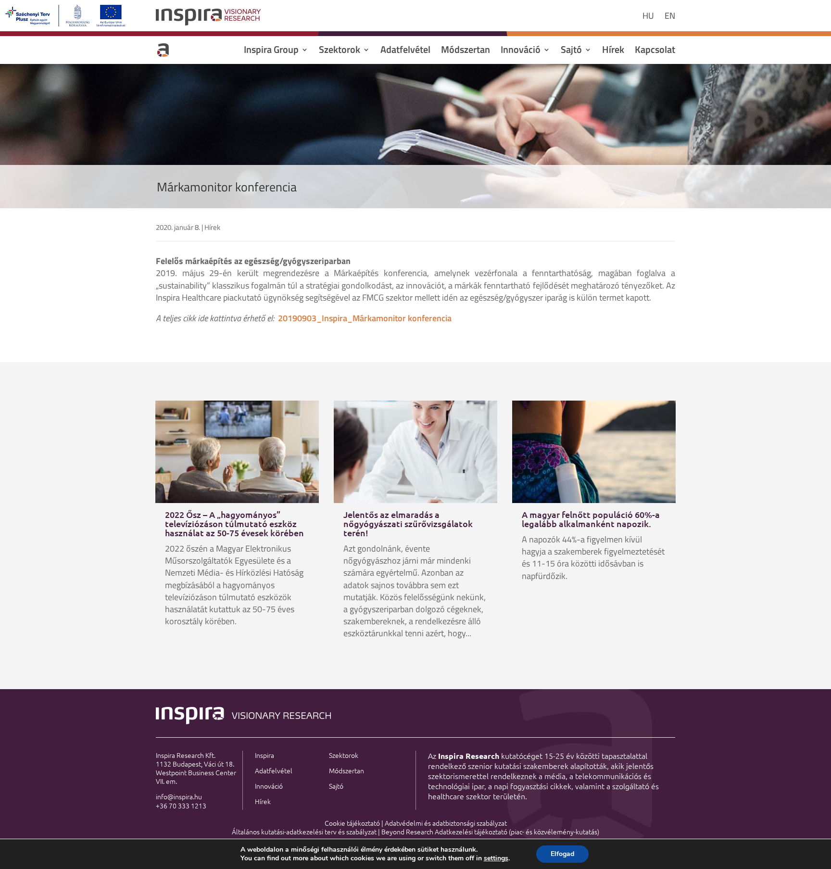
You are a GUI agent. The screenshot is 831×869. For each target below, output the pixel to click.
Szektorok (339, 51)
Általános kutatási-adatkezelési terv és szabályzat (304, 831)
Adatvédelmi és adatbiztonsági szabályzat (446, 823)
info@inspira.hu (179, 796)
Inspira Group (271, 51)
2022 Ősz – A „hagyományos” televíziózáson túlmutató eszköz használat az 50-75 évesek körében (234, 523)
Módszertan (465, 51)
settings (496, 858)
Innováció (521, 51)
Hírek (613, 51)
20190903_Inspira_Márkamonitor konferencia (365, 318)
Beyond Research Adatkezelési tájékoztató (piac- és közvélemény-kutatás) (490, 831)
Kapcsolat (655, 51)
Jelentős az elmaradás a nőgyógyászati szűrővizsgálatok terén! (408, 523)
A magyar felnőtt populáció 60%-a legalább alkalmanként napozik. (591, 519)
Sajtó (571, 51)
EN (670, 17)
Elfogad (562, 853)
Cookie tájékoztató (352, 823)
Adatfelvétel (405, 51)
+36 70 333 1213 (181, 805)
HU (648, 17)
